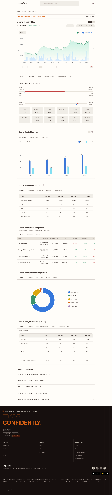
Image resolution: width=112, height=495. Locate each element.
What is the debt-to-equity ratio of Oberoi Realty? (34, 400)
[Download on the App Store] (96, 473)
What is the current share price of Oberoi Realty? (34, 374)
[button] (30, 339)
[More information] (40, 83)
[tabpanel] (56, 158)
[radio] (21, 67)
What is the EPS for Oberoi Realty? (29, 387)
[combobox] (22, 32)
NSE (90, 22)
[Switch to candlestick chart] (91, 67)
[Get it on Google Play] (105, 473)
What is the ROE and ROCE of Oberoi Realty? (33, 393)
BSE (94, 22)
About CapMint (7, 490)
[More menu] (93, 3)
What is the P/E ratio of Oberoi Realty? (30, 381)
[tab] (22, 137)
